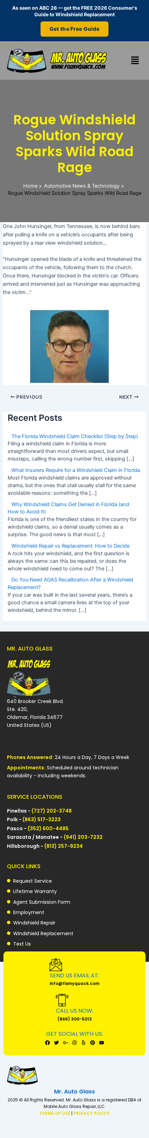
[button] (135, 60)
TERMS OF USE (55, 1113)
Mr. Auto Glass (74, 1092)
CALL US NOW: (74, 1011)
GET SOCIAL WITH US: (74, 1034)
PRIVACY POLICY (91, 1113)
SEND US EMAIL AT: (74, 975)
